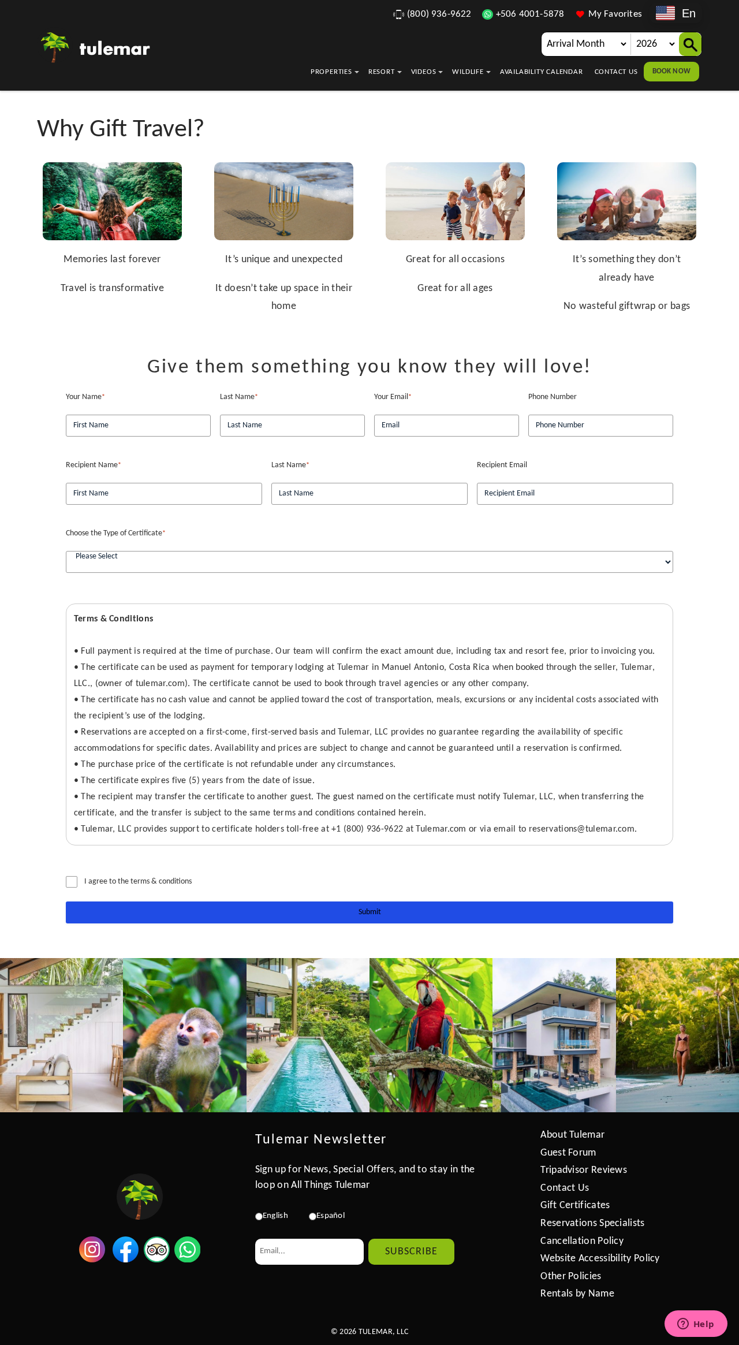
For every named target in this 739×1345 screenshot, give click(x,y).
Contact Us (616, 72)
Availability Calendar (541, 72)
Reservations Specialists (592, 1223)
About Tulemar (572, 1135)
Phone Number (552, 397)
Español (330, 1216)
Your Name (85, 397)
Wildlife (467, 72)
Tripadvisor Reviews (583, 1170)
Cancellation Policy (582, 1241)
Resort (381, 72)
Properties (331, 72)
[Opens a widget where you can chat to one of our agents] (695, 1324)
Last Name (239, 397)
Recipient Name (93, 465)
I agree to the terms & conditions (138, 881)
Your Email (393, 397)
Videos (423, 72)
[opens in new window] (92, 1259)
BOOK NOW (671, 71)
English (275, 1216)
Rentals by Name (577, 1293)
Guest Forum (568, 1152)
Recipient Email (502, 465)
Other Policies (570, 1276)
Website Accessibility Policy (599, 1258)
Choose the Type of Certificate (116, 533)
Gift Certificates (575, 1205)
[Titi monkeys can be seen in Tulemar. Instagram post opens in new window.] (184, 1035)
